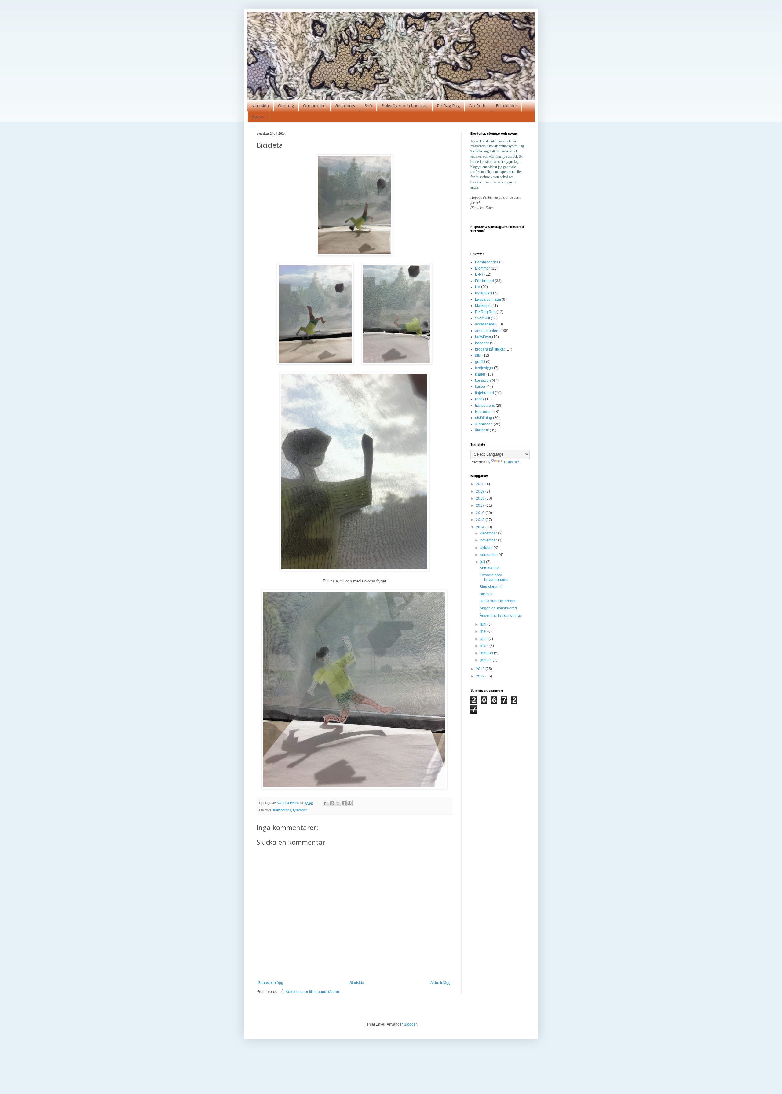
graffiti (480, 362)
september (489, 555)
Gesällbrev (345, 105)
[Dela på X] (338, 803)
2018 (480, 498)
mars (484, 646)
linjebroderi (484, 393)
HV (477, 287)
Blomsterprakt (491, 587)
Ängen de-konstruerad (498, 608)
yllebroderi (484, 424)
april (484, 639)
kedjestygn (484, 368)
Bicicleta (487, 594)
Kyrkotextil (483, 293)
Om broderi (314, 105)
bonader (482, 343)
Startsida (356, 983)
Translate (511, 462)
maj (483, 631)
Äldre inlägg (440, 983)
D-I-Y (479, 274)
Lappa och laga (488, 299)
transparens (282, 810)
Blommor (482, 268)
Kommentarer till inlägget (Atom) (312, 991)
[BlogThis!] (332, 803)
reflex (479, 399)
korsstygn (483, 380)
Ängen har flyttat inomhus (501, 615)
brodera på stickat (490, 349)
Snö (368, 105)
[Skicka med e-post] (326, 803)
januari (486, 660)
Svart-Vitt (482, 318)
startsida (260, 105)
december (489, 533)
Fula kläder (506, 105)
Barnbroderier (486, 262)
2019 (480, 491)
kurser (480, 386)
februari (487, 653)
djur (478, 355)
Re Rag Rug (448, 105)
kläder (480, 374)
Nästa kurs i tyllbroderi (498, 601)
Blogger (410, 1024)
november (489, 540)
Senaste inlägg (270, 983)
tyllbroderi (300, 810)
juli (483, 562)
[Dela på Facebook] (344, 803)
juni (483, 624)
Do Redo (478, 105)
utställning (483, 418)
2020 (480, 484)
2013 (480, 669)
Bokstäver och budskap (404, 105)
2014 (480, 527)
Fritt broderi (484, 281)
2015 (480, 520)
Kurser (258, 116)
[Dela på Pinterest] (349, 803)
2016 (480, 513)
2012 (480, 676)
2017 (480, 505)
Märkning (483, 305)
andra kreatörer (488, 331)
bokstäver (483, 337)
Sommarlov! (489, 568)
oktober (487, 547)
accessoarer (485, 324)
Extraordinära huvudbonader (494, 577)
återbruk (482, 430)
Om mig (286, 105)
